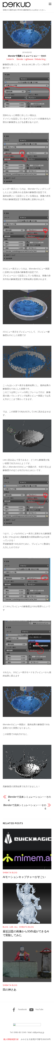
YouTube (39, 1009)
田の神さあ (9, 989)
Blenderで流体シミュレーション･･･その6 (24, 806)
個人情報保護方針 (11, 1039)
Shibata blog (39, 59)
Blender (20, 59)
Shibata (10, 59)
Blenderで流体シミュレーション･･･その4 (29, 798)
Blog (5, 927)
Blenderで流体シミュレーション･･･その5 (27, 55)
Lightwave (29, 59)
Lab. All (14, 927)
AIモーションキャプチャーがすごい (24, 877)
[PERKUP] (16, 6)
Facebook (22, 1009)
